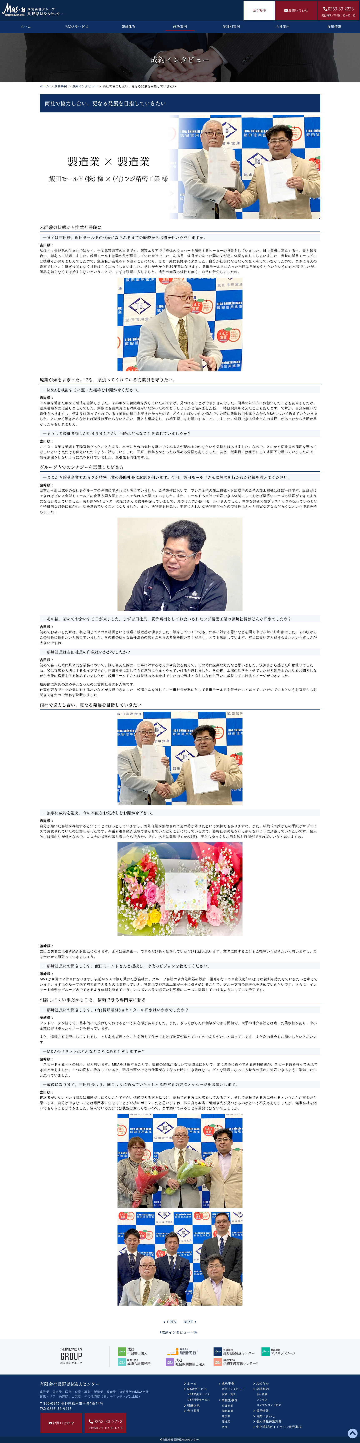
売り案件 (259, 10)
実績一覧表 (229, 1394)
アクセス (262, 1399)
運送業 (226, 1421)
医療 (225, 1427)
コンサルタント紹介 (269, 1404)
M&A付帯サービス (199, 1399)
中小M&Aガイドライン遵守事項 (279, 1426)
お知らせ (262, 1383)
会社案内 (283, 26)
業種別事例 (231, 26)
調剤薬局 (227, 1410)
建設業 (226, 1416)
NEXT (188, 1322)
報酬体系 (129, 26)
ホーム (25, 26)
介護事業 (227, 1405)
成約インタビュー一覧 (180, 1332)
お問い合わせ (298, 10)
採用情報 (334, 26)
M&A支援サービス (199, 1394)
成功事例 (180, 26)
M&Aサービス (77, 26)
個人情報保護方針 (269, 1421)
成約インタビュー (85, 86)
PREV (171, 1322)
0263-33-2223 (338, 11)
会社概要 (262, 1394)
